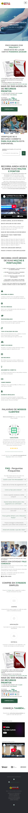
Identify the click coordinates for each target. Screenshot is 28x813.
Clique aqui (8, 456)
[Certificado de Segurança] (14, 782)
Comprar (9, 590)
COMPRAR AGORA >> (9, 109)
